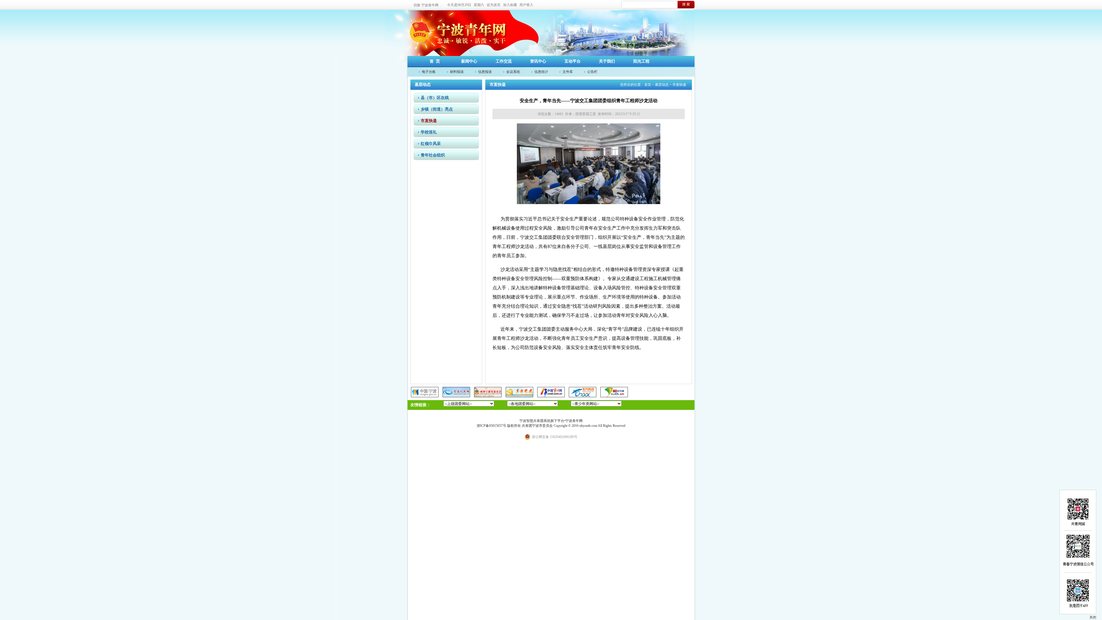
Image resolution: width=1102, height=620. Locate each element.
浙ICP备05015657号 (491, 426)
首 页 (435, 61)
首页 (647, 85)
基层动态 (662, 85)
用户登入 (526, 5)
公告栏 (592, 72)
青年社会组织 (433, 155)
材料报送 (457, 72)
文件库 (567, 72)
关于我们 (607, 61)
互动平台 (572, 61)
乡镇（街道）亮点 (437, 109)
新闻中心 (469, 61)
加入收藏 (510, 5)
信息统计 (541, 72)
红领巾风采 (431, 144)
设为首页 (493, 5)
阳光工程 (641, 61)
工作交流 (504, 61)
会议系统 (513, 72)
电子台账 (429, 72)
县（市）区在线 (435, 98)
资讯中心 (538, 61)
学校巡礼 (429, 132)
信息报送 (485, 72)
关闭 (1092, 617)
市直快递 (429, 121)
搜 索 (686, 4)
